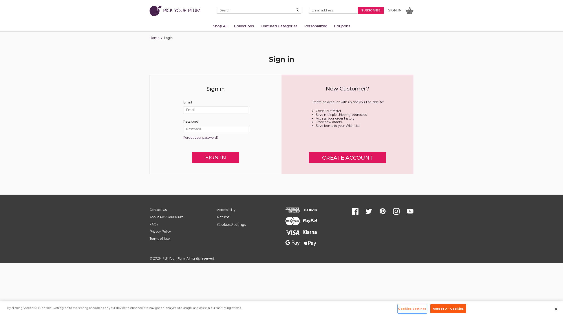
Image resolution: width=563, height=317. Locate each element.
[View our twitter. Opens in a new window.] (369, 211)
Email (187, 102)
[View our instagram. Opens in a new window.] (396, 211)
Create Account (347, 158)
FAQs (154, 224)
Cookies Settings (231, 225)
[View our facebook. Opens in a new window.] (355, 211)
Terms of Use (160, 239)
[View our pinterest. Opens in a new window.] (382, 211)
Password (190, 121)
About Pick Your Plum (166, 217)
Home (154, 38)
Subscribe (370, 10)
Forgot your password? (201, 138)
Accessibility (226, 210)
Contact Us (158, 210)
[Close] (556, 309)
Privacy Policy (160, 232)
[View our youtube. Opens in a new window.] (410, 211)
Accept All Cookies (448, 308)
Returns (223, 217)
